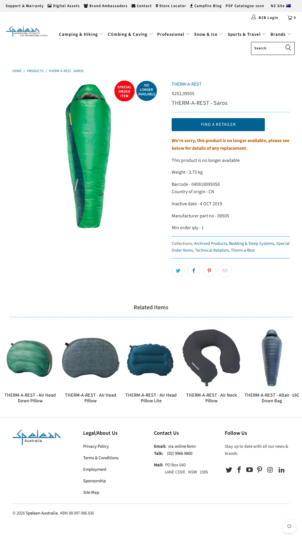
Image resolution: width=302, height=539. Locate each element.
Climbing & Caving (127, 34)
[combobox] (273, 48)
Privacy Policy (96, 446)
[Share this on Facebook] (193, 270)
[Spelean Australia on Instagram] (270, 470)
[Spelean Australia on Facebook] (239, 470)
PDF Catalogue (245, 6)
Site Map (91, 492)
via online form (182, 446)
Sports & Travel (244, 34)
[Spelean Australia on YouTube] (249, 470)
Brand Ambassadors (108, 6)
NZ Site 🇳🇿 (281, 6)
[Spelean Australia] (27, 31)
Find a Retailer (218, 124)
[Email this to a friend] (225, 270)
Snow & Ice (206, 34)
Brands (278, 34)
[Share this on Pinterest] (209, 270)
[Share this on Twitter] (178, 270)
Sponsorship (94, 481)
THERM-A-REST (187, 84)
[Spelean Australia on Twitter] (229, 470)
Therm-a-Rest (243, 250)
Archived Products (210, 243)
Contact (144, 6)
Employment (94, 469)
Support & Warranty (24, 6)
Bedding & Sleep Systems (251, 243)
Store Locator (172, 6)
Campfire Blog (207, 6)
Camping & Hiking (78, 34)
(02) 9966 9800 (179, 453)
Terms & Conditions (101, 458)
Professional (170, 34)
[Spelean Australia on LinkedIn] (281, 470)
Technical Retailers (212, 250)
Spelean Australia (42, 513)
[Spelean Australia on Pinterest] (259, 470)
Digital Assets (66, 6)
